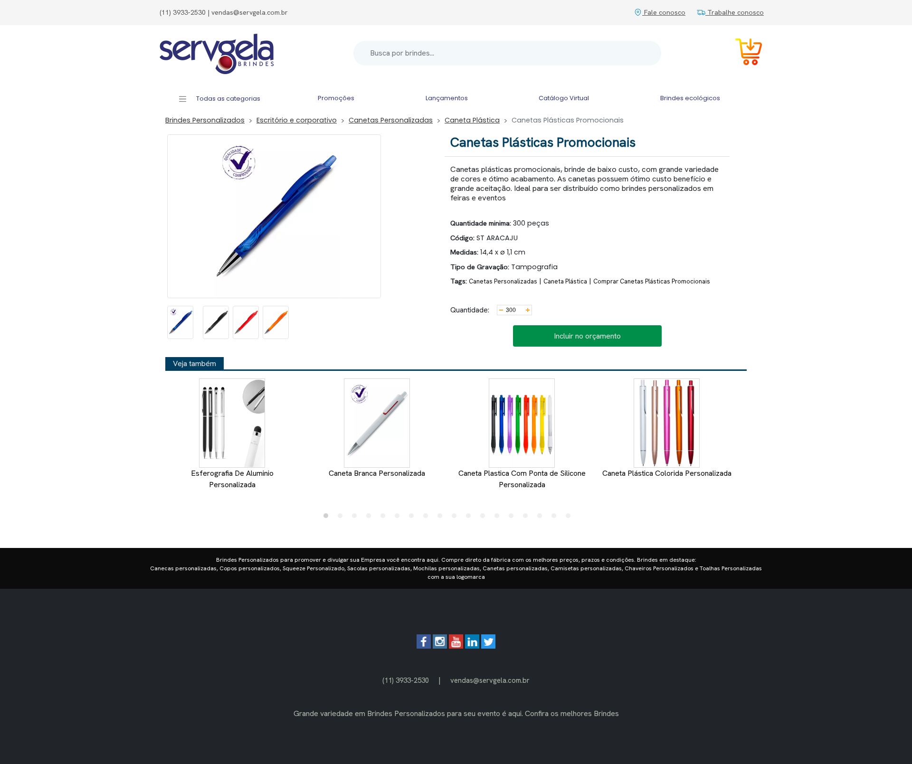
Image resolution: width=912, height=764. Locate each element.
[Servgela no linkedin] (472, 646)
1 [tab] (328, 518)
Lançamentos (447, 98)
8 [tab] (428, 518)
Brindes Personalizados (205, 120)
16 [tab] (542, 518)
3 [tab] (356, 518)
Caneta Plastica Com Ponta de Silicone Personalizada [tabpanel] (522, 479)
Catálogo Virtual (564, 98)
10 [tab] (456, 518)
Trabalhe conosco (734, 12)
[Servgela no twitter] (488, 646)
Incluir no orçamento (587, 336)
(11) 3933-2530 (405, 680)
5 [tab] (385, 518)
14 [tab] (513, 518)
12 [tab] (485, 518)
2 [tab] (342, 518)
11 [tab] (470, 518)
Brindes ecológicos (690, 98)
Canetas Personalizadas (391, 120)
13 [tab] (499, 518)
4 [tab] (371, 518)
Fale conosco (663, 12)
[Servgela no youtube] (456, 646)
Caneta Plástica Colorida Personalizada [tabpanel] (667, 473)
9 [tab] (442, 518)
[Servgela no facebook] (424, 646)
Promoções (336, 98)
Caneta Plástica (472, 120)
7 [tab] (413, 518)
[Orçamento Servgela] (743, 53)
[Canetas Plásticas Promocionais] (180, 322)
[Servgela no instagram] (440, 646)
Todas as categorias (227, 98)
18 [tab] (570, 518)
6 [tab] (399, 518)
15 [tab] (527, 518)
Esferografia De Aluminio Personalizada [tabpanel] (232, 479)
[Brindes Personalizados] (216, 53)
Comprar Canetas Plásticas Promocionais (651, 281)
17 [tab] (556, 518)
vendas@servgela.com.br (490, 680)
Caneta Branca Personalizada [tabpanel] (377, 473)
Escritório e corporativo (296, 120)
